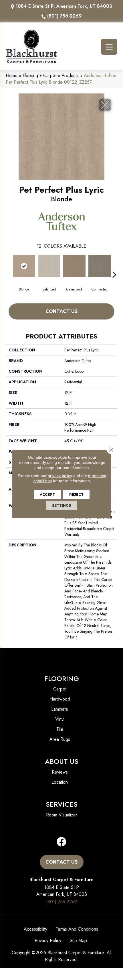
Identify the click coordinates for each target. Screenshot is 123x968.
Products (70, 75)
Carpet (49, 75)
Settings (61, 505)
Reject (76, 494)
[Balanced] (49, 266)
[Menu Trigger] (109, 47)
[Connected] (99, 266)
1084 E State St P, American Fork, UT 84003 (63, 6)
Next (114, 266)
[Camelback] (74, 266)
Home (11, 75)
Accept (47, 494)
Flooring (30, 75)
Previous (8, 266)
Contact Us (61, 311)
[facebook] (61, 842)
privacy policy (60, 475)
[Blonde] (24, 266)
